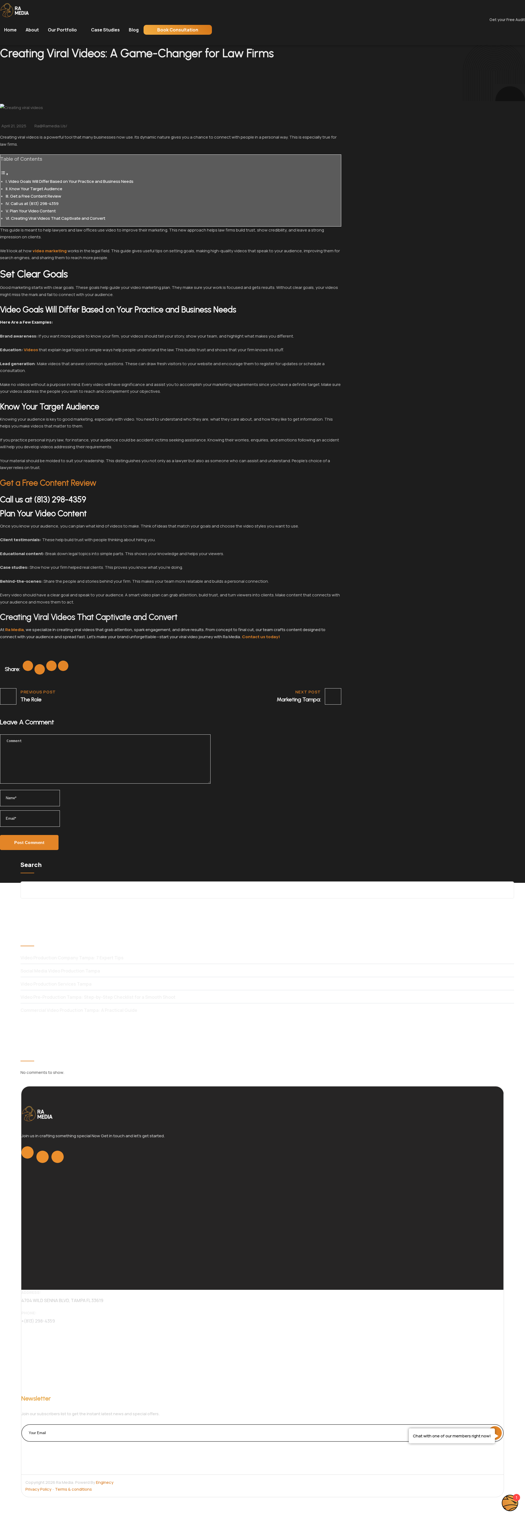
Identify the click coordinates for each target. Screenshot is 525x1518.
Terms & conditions (73, 1489)
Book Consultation (177, 30)
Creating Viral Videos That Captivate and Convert (58, 218)
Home (10, 30)
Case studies (105, 30)
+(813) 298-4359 (38, 1321)
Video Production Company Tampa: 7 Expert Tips (72, 958)
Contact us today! (261, 637)
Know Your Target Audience (35, 189)
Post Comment (29, 842)
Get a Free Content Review (35, 196)
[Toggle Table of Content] (4, 174)
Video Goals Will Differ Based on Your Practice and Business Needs (70, 181)
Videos (30, 350)
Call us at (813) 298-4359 (35, 203)
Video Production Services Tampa (56, 984)
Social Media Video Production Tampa (60, 971)
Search (31, 865)
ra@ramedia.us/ (50, 126)
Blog (134, 30)
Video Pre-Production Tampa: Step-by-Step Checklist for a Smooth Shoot (98, 997)
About (32, 30)
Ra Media (14, 629)
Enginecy (104, 1482)
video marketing (50, 251)
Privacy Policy (38, 1489)
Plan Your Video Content (33, 211)
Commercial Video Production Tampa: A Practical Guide (79, 1010)
